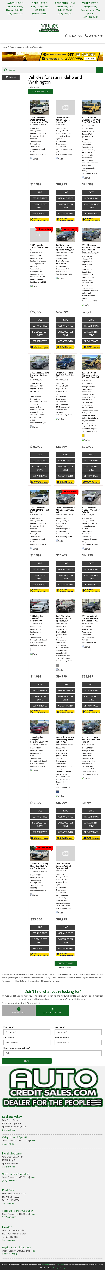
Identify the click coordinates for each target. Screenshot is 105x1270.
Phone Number (62, 1037)
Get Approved (40, 213)
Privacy (55, 1268)
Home (4, 47)
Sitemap (62, 1268)
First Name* (8, 1027)
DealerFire (45, 1264)
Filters (12, 77)
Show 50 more (65, 967)
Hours (32, 1140)
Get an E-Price (40, 198)
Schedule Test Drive (40, 206)
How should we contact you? (16, 1048)
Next (26, 1061)
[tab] (19, 1010)
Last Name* (60, 1027)
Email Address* (10, 1037)
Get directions (8, 1130)
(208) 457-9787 (9, 1217)
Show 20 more (65, 963)
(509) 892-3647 (9, 1144)
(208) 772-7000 (9, 1254)
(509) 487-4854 (9, 1180)
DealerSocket (60, 1264)
